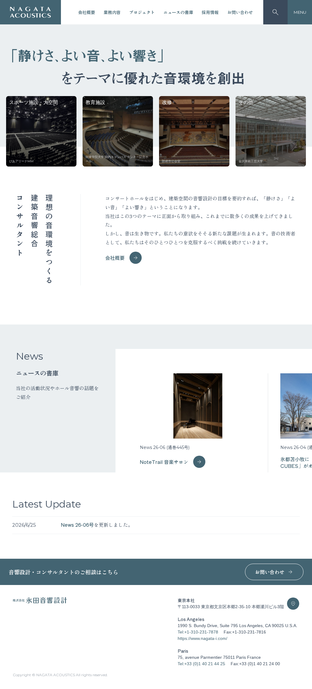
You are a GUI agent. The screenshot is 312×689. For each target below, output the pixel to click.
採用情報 (210, 12)
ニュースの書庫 (178, 12)
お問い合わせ (240, 12)
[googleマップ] (293, 603)
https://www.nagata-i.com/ (202, 638)
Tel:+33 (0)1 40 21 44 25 (201, 663)
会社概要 (86, 12)
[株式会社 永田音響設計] (40, 602)
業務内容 (112, 12)
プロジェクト (142, 12)
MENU (300, 12)
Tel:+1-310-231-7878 (198, 632)
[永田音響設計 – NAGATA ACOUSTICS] (30, 12)
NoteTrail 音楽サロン (164, 461)
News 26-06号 (77, 524)
